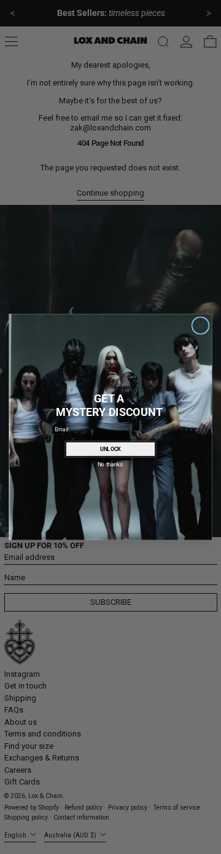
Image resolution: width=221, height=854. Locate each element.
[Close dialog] (201, 325)
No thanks (110, 464)
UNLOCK (111, 449)
